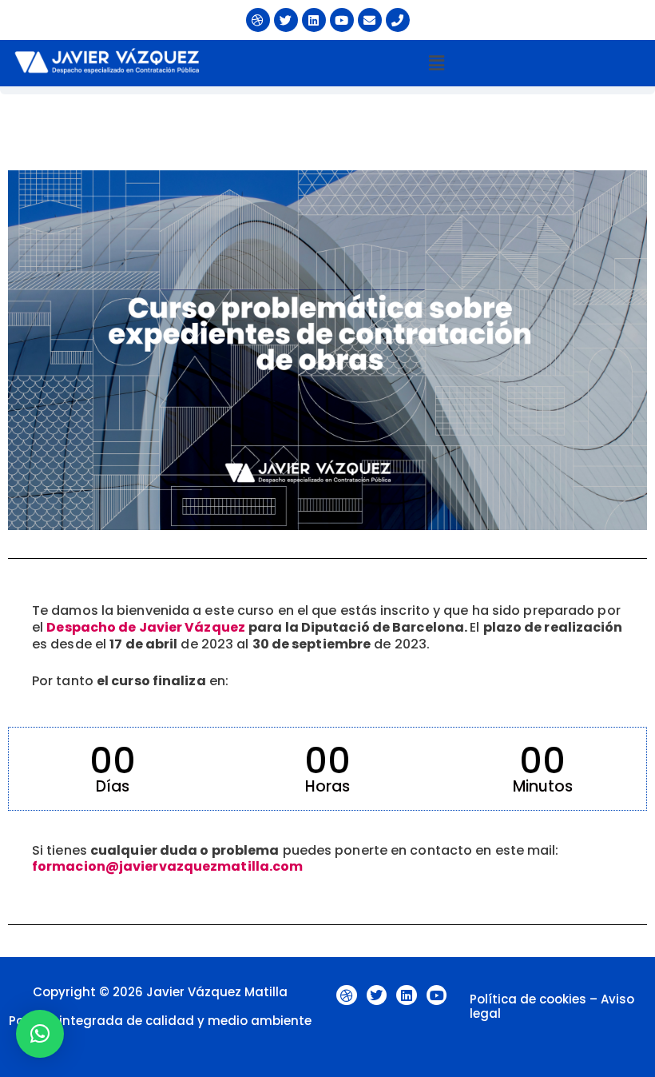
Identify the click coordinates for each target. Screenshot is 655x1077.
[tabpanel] (327, 525)
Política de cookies (528, 999)
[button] (436, 63)
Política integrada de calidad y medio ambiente (160, 1020)
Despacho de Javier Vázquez (145, 627)
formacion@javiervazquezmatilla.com (167, 866)
